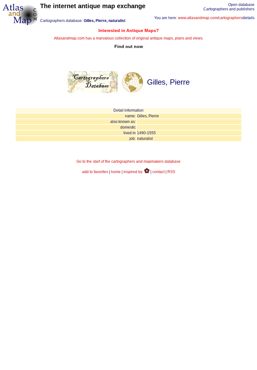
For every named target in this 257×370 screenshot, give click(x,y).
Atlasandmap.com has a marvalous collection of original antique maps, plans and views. (128, 38)
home (116, 172)
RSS (171, 172)
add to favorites (95, 172)
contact (158, 172)
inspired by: (133, 172)
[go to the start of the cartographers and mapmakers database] (93, 91)
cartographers (230, 18)
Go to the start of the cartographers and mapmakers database (128, 161)
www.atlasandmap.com (198, 18)
